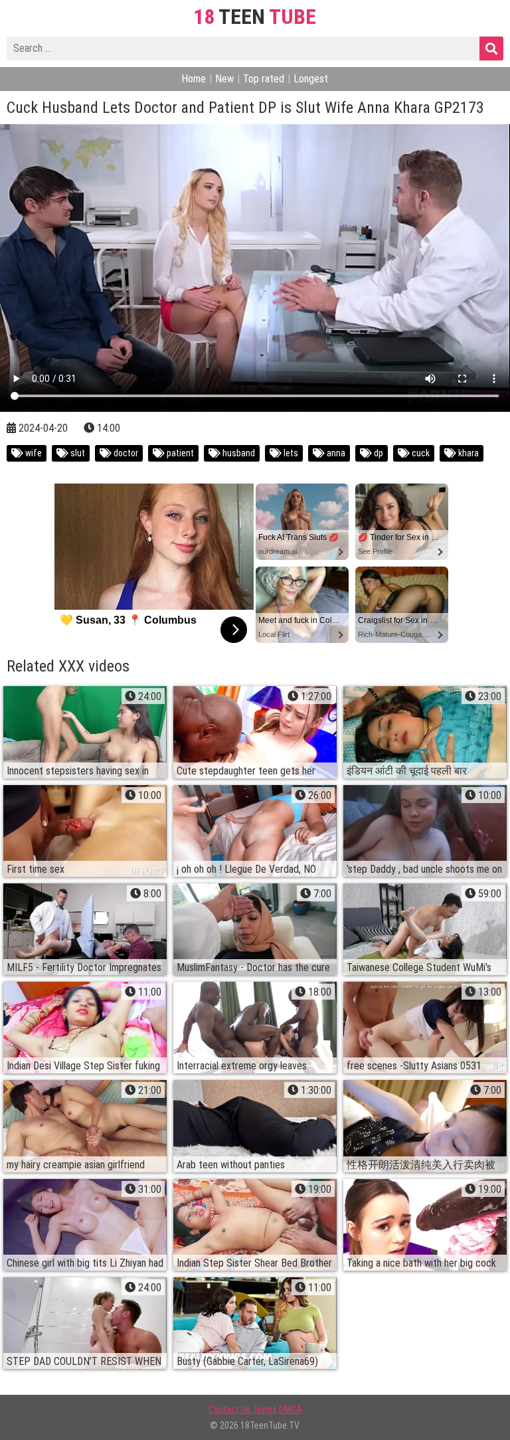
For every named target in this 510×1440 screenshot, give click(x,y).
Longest (311, 78)
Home (193, 78)
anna (335, 453)
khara (467, 453)
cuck (420, 453)
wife (32, 453)
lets (290, 453)
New (224, 78)
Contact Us (230, 1409)
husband (237, 453)
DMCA (290, 1409)
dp (377, 453)
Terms (265, 1409)
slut (76, 453)
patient (179, 453)
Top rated (263, 78)
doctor (125, 453)
